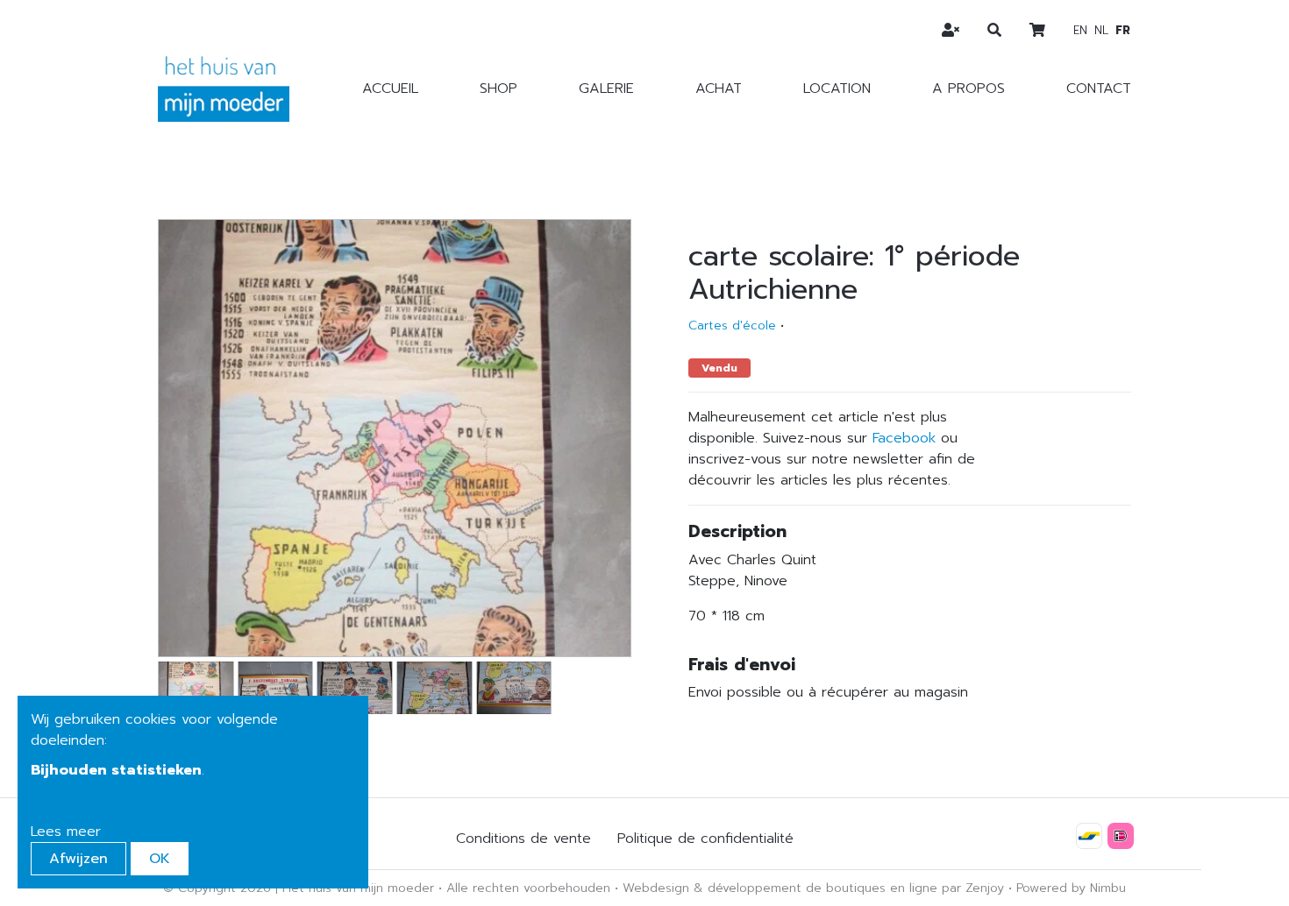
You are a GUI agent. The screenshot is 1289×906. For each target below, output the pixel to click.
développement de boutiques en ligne (822, 888)
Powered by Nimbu (1071, 888)
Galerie (606, 88)
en (1080, 30)
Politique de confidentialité (705, 838)
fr (1122, 30)
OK (159, 858)
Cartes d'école (732, 325)
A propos (968, 88)
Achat (718, 88)
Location (837, 88)
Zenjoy (984, 888)
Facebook (904, 438)
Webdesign (656, 888)
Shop (498, 88)
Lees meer (66, 831)
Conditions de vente (523, 838)
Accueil (390, 88)
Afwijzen (78, 858)
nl (1101, 30)
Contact (1098, 88)
